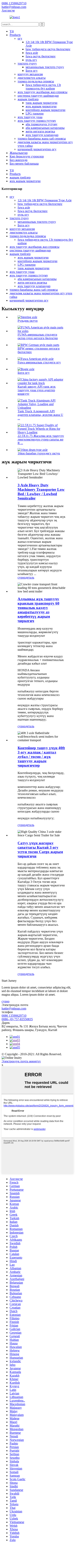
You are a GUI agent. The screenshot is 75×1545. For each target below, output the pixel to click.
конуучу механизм (30, 74)
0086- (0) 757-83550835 (17, 1019)
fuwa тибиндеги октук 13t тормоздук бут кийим (43, 86)
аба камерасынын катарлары (45, 127)
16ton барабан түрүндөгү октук (39, 453)
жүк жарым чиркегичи (41, 106)
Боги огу (32, 70)
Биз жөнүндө (18, 160)
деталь (29, 577)
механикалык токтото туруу (45, 67)
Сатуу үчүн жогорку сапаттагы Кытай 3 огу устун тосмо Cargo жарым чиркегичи (40, 849)
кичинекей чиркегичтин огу (37, 149)
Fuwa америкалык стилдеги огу (39, 362)
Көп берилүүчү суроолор (27, 156)
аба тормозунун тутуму (41, 124)
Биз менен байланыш (24, 163)
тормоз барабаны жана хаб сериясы (42, 138)
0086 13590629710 (14, 1015)
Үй (12, 31)
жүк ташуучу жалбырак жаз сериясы (42, 92)
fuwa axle (32, 52)
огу (20, 38)
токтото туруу (27, 63)
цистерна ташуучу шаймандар (38, 95)
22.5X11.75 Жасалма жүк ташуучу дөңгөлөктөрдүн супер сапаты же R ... (41, 439)
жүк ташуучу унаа (30, 117)
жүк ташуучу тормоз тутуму (37, 120)
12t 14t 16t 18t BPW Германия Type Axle (45, 200)
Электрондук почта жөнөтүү (21, 1061)
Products (15, 35)
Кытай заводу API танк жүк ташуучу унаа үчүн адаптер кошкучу (37, 390)
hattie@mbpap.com (14, 1008)
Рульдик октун (28, 320)
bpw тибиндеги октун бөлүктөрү (48, 49)
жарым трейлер (28, 99)
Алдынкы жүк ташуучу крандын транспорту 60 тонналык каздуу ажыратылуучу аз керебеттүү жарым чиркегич (38, 610)
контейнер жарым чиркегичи (45, 110)
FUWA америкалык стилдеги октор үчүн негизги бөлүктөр (38, 336)
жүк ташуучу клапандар (42, 135)
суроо (21, 577)
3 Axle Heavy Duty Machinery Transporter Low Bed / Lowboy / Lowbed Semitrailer (41, 491)
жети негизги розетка (40, 131)
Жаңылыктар (19, 153)
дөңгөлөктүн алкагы (32, 77)
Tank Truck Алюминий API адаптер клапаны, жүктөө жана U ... (40, 415)
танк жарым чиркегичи (41, 102)
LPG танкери (35, 113)
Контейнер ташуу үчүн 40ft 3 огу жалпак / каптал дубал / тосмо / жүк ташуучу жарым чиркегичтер (41, 756)
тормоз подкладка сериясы (36, 81)
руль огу (31, 60)
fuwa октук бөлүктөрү (41, 56)
